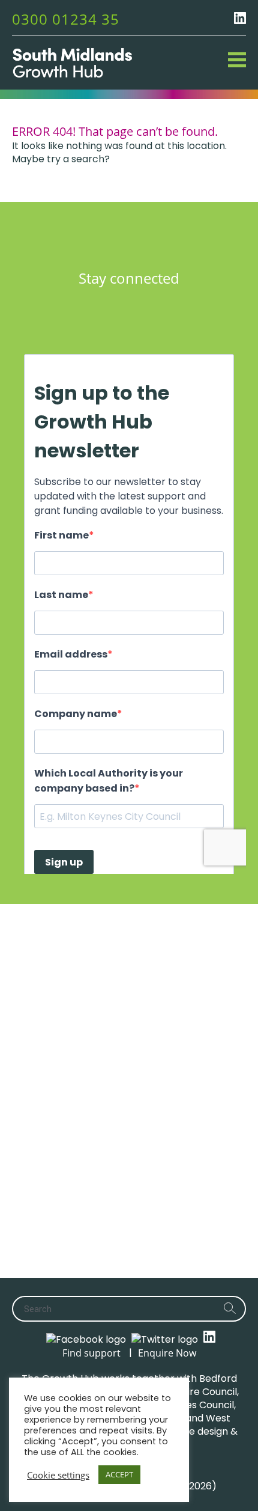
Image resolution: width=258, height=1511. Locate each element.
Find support (91, 1353)
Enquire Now (167, 1353)
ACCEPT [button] (119, 1474)
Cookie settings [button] (58, 1475)
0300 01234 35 (65, 19)
